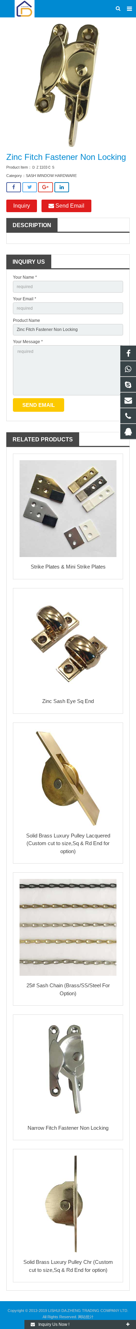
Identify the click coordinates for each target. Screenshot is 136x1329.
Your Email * (24, 298)
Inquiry (21, 206)
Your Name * (25, 277)
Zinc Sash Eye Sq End (68, 701)
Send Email (69, 206)
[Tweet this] (29, 187)
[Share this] (13, 187)
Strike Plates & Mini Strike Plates (68, 567)
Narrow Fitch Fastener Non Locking (68, 1128)
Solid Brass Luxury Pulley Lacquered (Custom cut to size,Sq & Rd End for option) (68, 843)
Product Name (26, 320)
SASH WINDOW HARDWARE (51, 175)
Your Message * (28, 341)
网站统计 (85, 1317)
